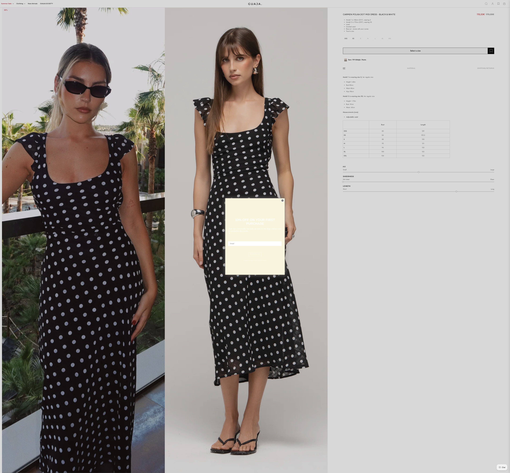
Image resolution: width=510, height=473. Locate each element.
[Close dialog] (282, 200)
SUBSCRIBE (255, 254)
